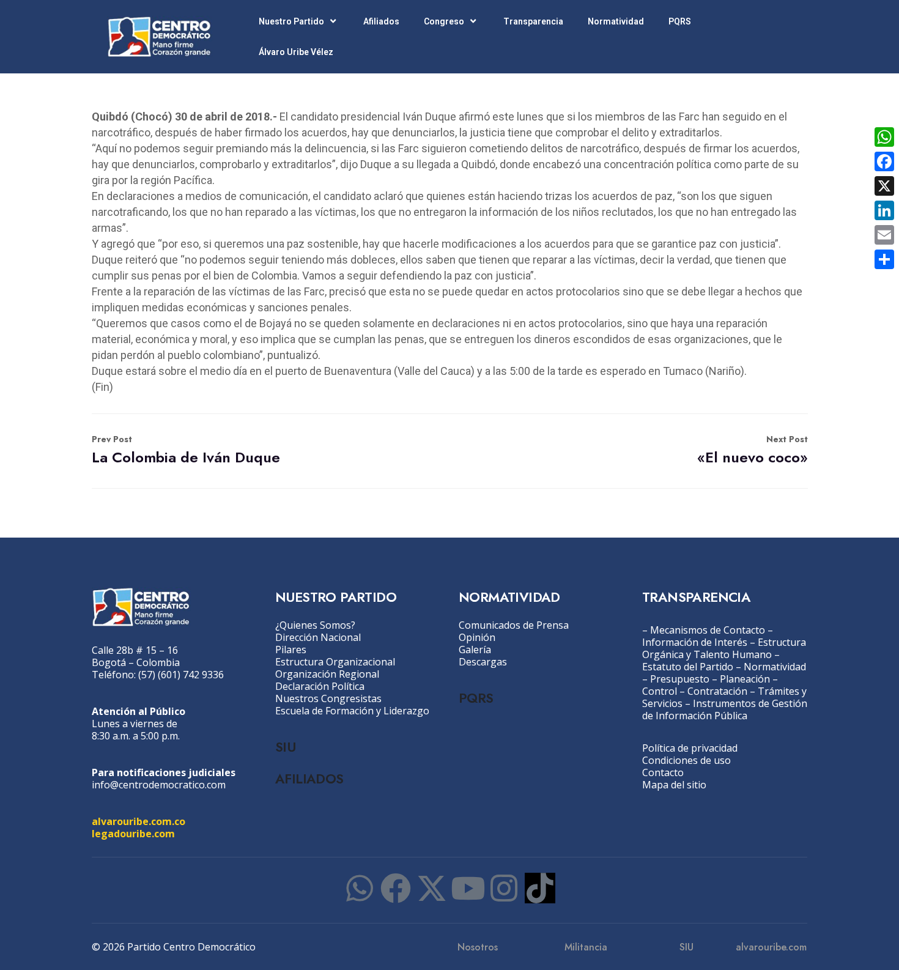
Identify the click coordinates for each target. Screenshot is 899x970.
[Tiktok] (540, 888)
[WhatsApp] (884, 137)
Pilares (290, 649)
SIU (285, 747)
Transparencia (533, 21)
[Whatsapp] (359, 888)
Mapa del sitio (674, 784)
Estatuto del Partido (687, 666)
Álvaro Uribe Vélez (296, 52)
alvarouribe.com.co (138, 821)
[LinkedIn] (884, 210)
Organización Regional (327, 674)
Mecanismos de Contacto (707, 630)
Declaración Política (319, 686)
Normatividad (616, 21)
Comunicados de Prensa (514, 625)
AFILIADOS (309, 778)
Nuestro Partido (291, 21)
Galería (475, 649)
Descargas (483, 661)
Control (659, 691)
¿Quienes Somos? (315, 625)
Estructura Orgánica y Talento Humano (724, 648)
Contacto (663, 772)
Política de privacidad (690, 748)
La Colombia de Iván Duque (186, 450)
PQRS (679, 21)
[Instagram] (504, 888)
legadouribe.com (133, 833)
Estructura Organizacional (335, 661)
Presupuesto (679, 679)
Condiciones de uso (686, 760)
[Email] (884, 235)
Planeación (745, 679)
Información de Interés (694, 642)
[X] (884, 186)
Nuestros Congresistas (328, 698)
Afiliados (381, 21)
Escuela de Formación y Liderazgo (352, 710)
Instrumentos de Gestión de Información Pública (724, 709)
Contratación (717, 691)
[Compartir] (884, 259)
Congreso (444, 21)
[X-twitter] (431, 888)
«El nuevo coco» (752, 450)
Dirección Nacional (318, 637)
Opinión (477, 637)
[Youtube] (468, 888)
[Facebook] (395, 888)
